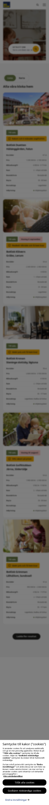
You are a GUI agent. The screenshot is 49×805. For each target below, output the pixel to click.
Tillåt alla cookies (24, 782)
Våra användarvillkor (13, 776)
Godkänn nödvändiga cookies (24, 790)
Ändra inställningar (16, 799)
